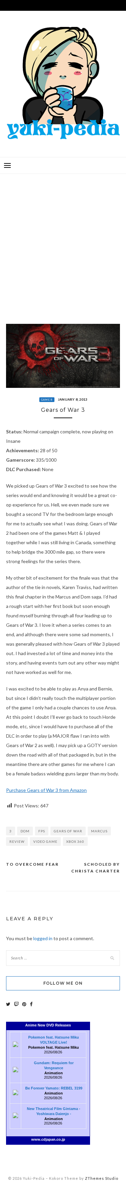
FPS (41, 831)
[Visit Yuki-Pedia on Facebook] (31, 1004)
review (17, 841)
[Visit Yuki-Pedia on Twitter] (8, 1004)
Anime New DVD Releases (48, 1025)
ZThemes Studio (101, 1178)
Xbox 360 (75, 841)
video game (45, 841)
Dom (25, 831)
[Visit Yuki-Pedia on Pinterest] (24, 1004)
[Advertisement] (63, 244)
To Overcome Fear (32, 864)
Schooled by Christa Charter (95, 867)
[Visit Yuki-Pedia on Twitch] (16, 1004)
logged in (42, 938)
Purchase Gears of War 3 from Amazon (46, 790)
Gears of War (68, 831)
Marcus (99, 831)
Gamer (47, 399)
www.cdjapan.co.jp (48, 1139)
